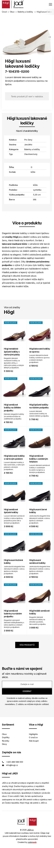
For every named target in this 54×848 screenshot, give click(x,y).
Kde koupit (34, 741)
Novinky (5, 741)
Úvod (4, 12)
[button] (49, 37)
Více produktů (27, 645)
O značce (33, 737)
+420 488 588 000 (14, 762)
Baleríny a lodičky (26, 12)
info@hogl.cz (12, 765)
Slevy (4, 744)
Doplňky (5, 737)
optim (32, 842)
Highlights (33, 734)
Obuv (12, 12)
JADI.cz (30, 830)
